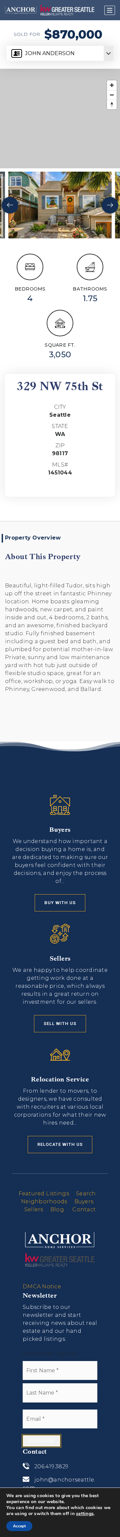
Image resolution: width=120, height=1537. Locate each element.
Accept (19, 1526)
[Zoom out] (112, 95)
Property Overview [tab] (33, 538)
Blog (57, 1209)
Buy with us (60, 902)
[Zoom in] (112, 85)
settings (85, 1514)
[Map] (60, 118)
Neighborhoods (44, 1201)
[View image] (60, 205)
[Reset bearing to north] (112, 104)
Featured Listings (44, 1193)
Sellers (33, 1209)
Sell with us (60, 1023)
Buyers (84, 1201)
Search (86, 1193)
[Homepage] (49, 10)
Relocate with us (60, 1144)
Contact (84, 1209)
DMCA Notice (42, 1286)
